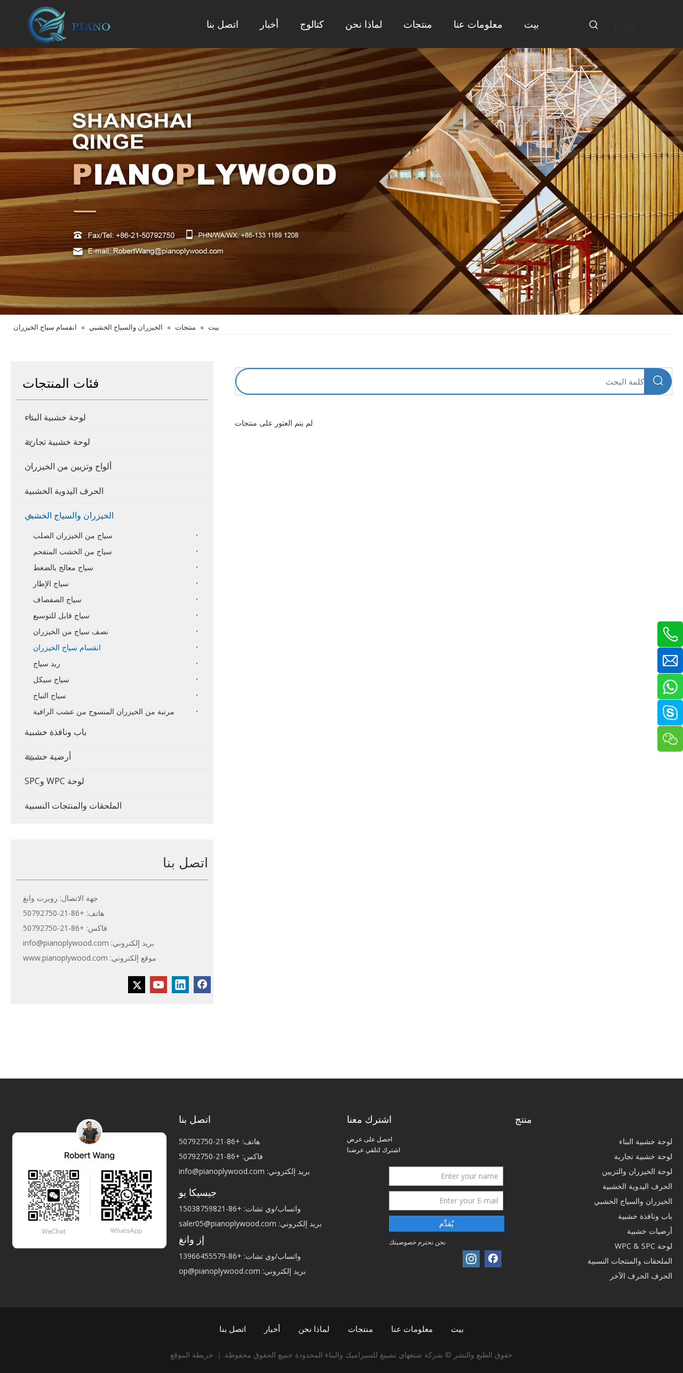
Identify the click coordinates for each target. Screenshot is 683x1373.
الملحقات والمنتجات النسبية (73, 805)
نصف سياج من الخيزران (70, 631)
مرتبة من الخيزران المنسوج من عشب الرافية (103, 711)
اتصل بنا (232, 1328)
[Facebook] (202, 984)
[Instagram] (471, 1258)
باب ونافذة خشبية (55, 732)
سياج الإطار (51, 583)
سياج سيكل (51, 679)
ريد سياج (46, 663)
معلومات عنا (412, 1328)
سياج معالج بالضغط (63, 567)
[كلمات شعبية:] (594, 25)
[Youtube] (158, 984)
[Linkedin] (180, 984)
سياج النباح (49, 695)
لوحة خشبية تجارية (57, 442)
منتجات (360, 1328)
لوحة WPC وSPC (54, 781)
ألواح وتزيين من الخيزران (68, 466)
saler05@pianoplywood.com (227, 1223)
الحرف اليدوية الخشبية (64, 491)
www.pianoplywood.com (65, 958)
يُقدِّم (446, 1223)
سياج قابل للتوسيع (61, 615)
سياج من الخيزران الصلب (73, 535)
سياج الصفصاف (57, 599)
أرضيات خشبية (649, 1231)
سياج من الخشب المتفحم (72, 551)
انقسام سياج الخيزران (67, 647)
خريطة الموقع (191, 1355)
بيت (457, 1328)
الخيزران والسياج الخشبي (69, 515)
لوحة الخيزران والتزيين (637, 1171)
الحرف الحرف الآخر (641, 1276)
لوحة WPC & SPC (643, 1246)
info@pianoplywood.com (66, 943)
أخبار (272, 1328)
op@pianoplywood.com (219, 1271)
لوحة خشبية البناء (55, 417)
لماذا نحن (314, 1328)
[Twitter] (136, 984)
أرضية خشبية (48, 756)
